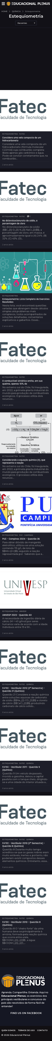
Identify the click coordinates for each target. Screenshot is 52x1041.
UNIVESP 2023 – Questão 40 (17, 615)
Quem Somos (8, 1030)
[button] (3, 4)
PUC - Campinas (26, 535)
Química (30, 684)
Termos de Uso (26, 1030)
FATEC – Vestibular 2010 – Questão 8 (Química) (21, 923)
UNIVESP (22, 611)
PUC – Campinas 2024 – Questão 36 (21, 538)
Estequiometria (10, 134)
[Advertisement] (26, 62)
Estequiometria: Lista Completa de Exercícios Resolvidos (26, 300)
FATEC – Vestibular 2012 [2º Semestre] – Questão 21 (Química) (23, 689)
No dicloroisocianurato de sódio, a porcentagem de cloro (19, 222)
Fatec (22, 134)
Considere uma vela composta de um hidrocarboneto (21, 139)
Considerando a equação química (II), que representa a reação (23, 461)
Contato (42, 1030)
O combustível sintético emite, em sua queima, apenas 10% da (22, 382)
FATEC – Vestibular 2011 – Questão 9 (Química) (21, 768)
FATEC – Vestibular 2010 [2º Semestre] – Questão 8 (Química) (23, 844)
